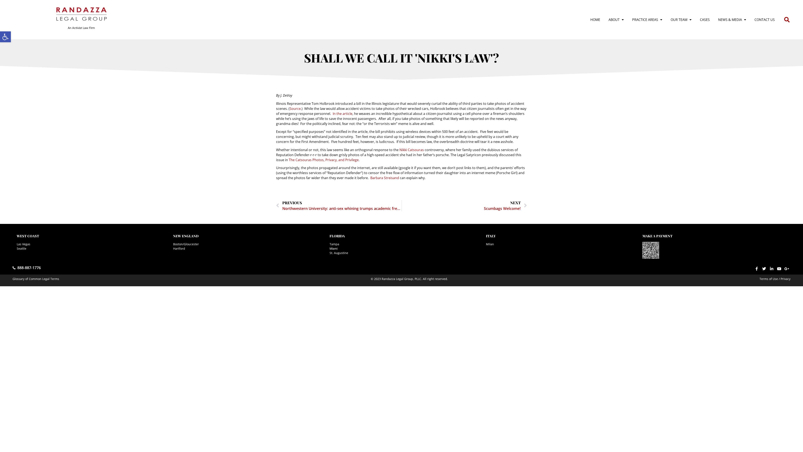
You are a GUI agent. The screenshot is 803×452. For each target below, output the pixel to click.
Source (295, 108)
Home (595, 19)
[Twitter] (764, 268)
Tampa (334, 244)
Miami (334, 248)
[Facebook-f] (756, 268)
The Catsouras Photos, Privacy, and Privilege (324, 160)
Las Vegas (23, 244)
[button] (5, 36)
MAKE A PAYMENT (657, 236)
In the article (342, 113)
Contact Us (764, 19)
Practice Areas (645, 19)
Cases (705, 19)
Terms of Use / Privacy (775, 279)
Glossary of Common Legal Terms (36, 279)
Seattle (21, 248)
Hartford (179, 248)
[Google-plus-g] (786, 268)
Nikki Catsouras (411, 150)
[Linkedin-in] (771, 268)
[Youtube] (779, 268)
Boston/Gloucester (186, 244)
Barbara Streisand (384, 178)
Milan (490, 244)
